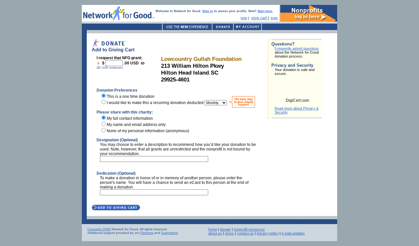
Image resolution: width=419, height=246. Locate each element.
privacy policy (268, 233)
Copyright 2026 (99, 229)
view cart (259, 18)
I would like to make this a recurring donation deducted (155, 102)
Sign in (207, 11)
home (212, 229)
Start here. (265, 11)
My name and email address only (136, 124)
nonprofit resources (249, 229)
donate (225, 229)
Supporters (169, 233)
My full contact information (130, 118)
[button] (297, 88)
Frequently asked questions (297, 48)
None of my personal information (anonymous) (148, 131)
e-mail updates (293, 233)
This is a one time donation (131, 96)
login (274, 18)
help (244, 18)
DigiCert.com (297, 100)
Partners (146, 233)
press (229, 233)
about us (215, 233)
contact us (245, 233)
